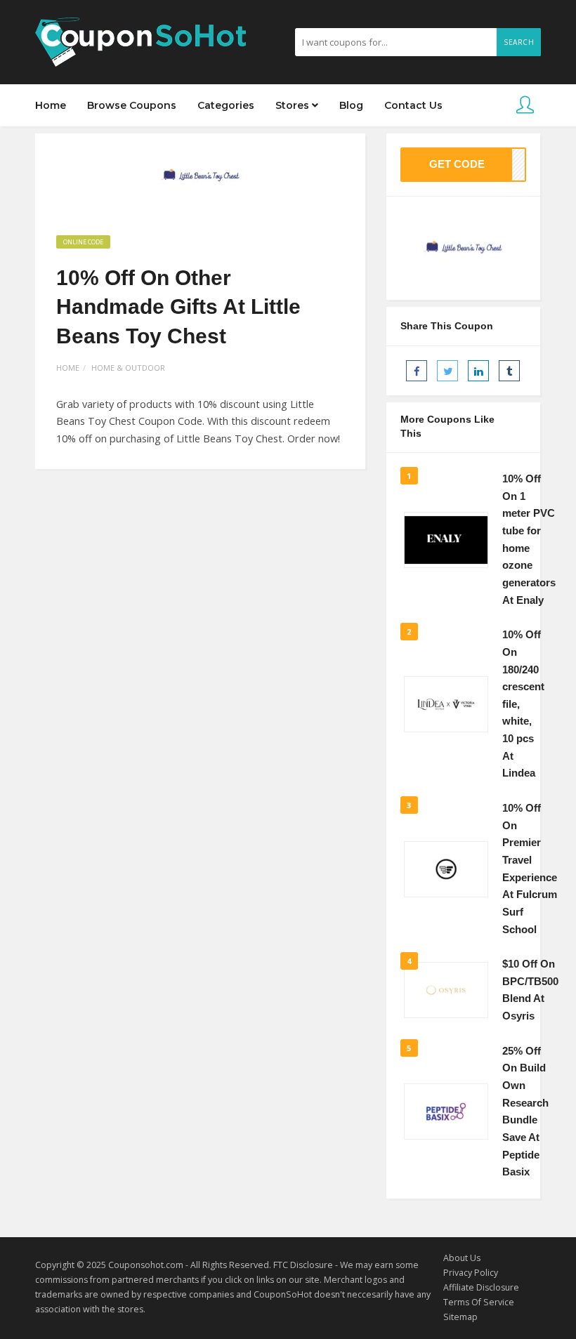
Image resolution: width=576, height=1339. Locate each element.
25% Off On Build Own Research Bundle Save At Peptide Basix (525, 1112)
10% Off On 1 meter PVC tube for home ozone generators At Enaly (529, 539)
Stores (293, 105)
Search (519, 42)
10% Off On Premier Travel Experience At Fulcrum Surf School (529, 869)
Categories (225, 105)
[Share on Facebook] (416, 370)
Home (50, 105)
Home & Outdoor (128, 367)
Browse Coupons (131, 105)
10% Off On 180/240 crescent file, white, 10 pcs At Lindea (523, 704)
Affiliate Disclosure (481, 1287)
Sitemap (460, 1317)
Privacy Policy (470, 1273)
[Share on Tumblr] (509, 370)
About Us (461, 1258)
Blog (351, 105)
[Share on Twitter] (447, 370)
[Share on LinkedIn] (478, 370)
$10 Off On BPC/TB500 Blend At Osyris (530, 990)
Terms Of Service (478, 1302)
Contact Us (413, 105)
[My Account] (525, 106)
